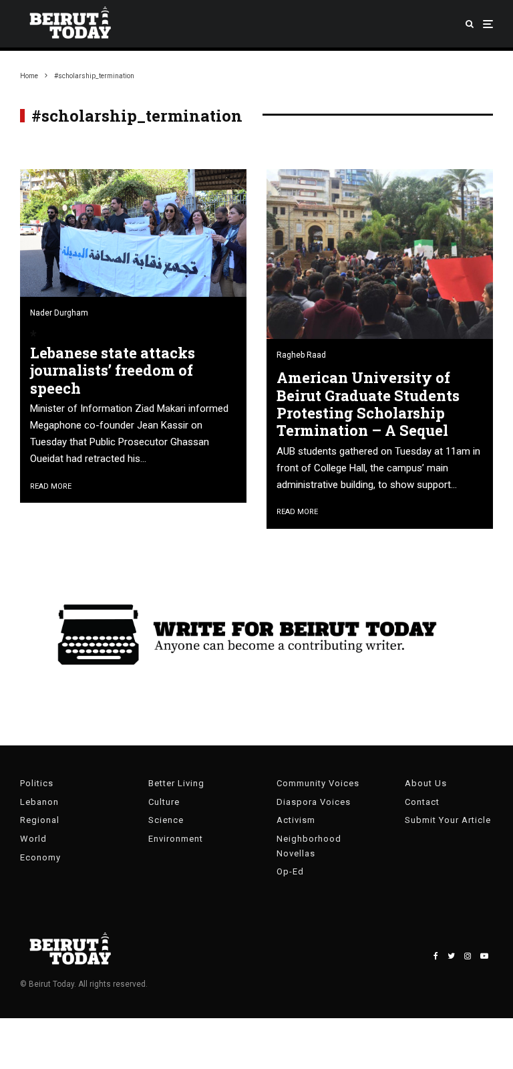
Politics (36, 783)
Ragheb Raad (301, 355)
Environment (175, 839)
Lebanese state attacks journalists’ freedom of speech (112, 370)
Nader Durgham (59, 313)
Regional (39, 820)
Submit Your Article (448, 820)
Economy (40, 857)
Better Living (176, 783)
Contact (422, 802)
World (33, 839)
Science (166, 820)
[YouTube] (484, 956)
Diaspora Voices (314, 802)
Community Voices (318, 783)
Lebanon (39, 802)
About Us (426, 783)
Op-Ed (290, 871)
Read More (50, 486)
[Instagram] (468, 956)
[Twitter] (451, 956)
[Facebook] (436, 956)
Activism (296, 820)
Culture (164, 802)
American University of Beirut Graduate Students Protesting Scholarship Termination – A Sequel (368, 404)
